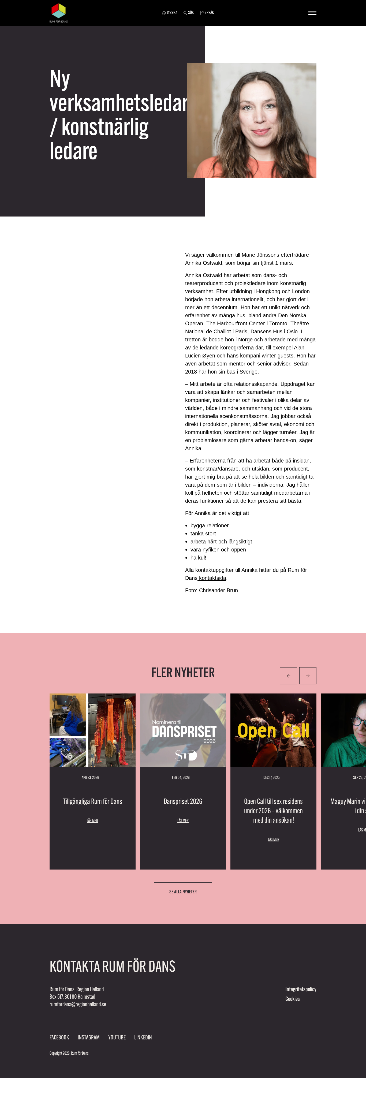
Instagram (89, 1038)
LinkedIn (143, 1038)
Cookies (292, 999)
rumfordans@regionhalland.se (78, 1005)
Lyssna (172, 13)
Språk (209, 13)
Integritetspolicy (300, 990)
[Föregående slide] (307, 675)
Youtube (117, 1038)
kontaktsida (211, 578)
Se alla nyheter (183, 892)
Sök (191, 13)
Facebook (59, 1038)
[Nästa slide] (288, 675)
